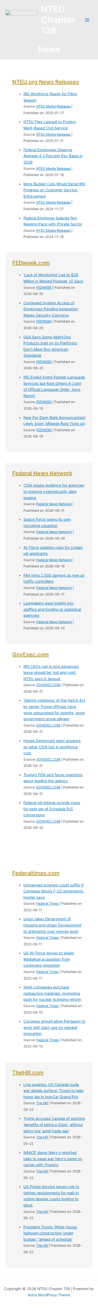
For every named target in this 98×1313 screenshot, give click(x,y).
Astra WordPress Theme (49, 1295)
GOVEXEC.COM (48, 685)
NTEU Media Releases (53, 106)
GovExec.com (30, 654)
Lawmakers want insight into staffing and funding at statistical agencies (52, 609)
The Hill (42, 1103)
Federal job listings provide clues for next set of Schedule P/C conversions (51, 808)
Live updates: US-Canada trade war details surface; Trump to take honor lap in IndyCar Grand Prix (53, 1090)
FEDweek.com (31, 263)
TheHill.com (28, 1072)
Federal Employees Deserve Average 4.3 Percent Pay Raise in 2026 (52, 156)
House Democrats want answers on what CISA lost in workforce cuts (52, 747)
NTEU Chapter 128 (58, 20)
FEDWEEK (44, 287)
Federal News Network (42, 473)
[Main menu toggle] (87, 19)
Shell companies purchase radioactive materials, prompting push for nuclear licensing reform (52, 993)
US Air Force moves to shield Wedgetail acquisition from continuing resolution (48, 959)
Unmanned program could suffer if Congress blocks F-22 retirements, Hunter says (53, 891)
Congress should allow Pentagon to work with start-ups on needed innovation (54, 1027)
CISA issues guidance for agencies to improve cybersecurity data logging (53, 491)
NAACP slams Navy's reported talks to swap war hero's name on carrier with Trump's (52, 1158)
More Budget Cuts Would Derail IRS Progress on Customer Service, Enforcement (54, 190)
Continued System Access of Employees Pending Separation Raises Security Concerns (50, 309)
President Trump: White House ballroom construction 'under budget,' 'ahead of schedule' (50, 1233)
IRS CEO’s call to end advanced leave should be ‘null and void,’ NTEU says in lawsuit (50, 672)
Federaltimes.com (36, 873)
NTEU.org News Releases (45, 82)
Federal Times (47, 903)
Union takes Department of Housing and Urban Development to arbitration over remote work (52, 925)
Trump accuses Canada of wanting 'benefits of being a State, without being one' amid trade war (54, 1124)
